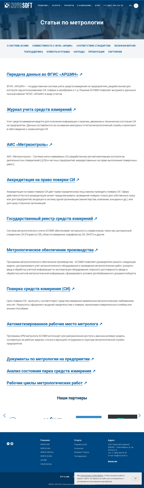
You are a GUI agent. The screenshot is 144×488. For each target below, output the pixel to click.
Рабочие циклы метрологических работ (45, 383)
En (130, 5)
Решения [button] (43, 5)
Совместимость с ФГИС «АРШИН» (52, 45)
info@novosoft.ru (120, 456)
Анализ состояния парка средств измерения (49, 371)
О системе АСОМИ (17, 45)
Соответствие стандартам (93, 45)
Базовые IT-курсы (81, 452)
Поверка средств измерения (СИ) (38, 288)
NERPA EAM (45, 448)
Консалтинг (79, 448)
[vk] (8, 443)
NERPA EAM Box (47, 452)
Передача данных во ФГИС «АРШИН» (42, 74)
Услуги (77, 440)
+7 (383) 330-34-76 (113, 5)
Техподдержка (33, 51)
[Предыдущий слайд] (4, 415)
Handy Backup (46, 464)
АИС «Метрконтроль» (27, 144)
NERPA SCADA (46, 456)
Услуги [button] (56, 5)
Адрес (111, 440)
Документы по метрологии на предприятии (48, 359)
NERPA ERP (45, 444)
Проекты (69, 5)
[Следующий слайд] (139, 415)
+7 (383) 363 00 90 (119, 453)
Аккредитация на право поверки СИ (41, 179)
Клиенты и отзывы (58, 51)
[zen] (11, 443)
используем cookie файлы (92, 475)
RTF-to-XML (65, 477)
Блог (98, 5)
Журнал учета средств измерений (39, 109)
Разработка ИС (80, 444)
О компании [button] (84, 5)
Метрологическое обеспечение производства (50, 250)
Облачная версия (124, 45)
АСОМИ (43, 460)
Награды (79, 51)
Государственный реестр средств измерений (50, 218)
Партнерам (115, 51)
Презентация (96, 51)
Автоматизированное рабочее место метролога (52, 324)
